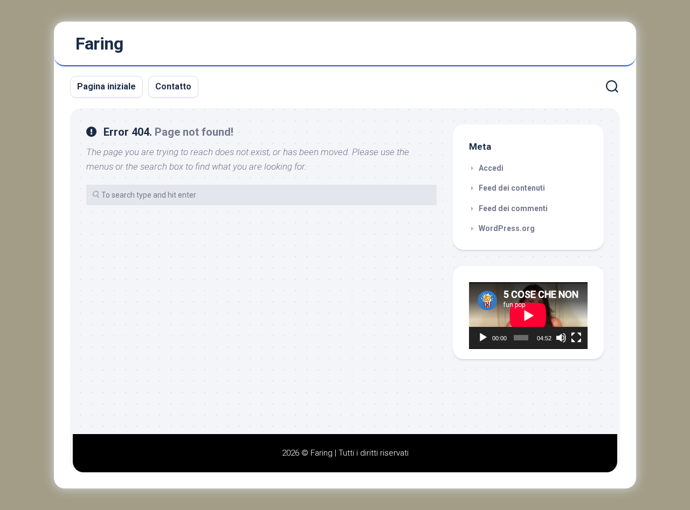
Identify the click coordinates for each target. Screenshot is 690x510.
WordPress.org (507, 228)
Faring (99, 43)
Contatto (173, 86)
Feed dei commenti (513, 208)
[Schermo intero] (576, 337)
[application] (528, 315)
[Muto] (561, 337)
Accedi (491, 168)
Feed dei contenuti (512, 188)
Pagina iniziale (106, 86)
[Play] (483, 337)
